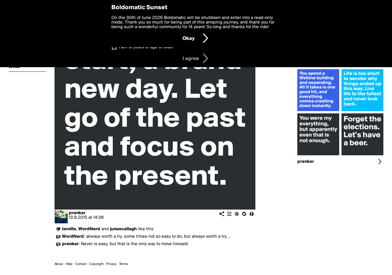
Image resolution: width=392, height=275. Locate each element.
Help (69, 264)
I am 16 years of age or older (146, 47)
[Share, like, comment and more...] (318, 111)
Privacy (111, 264)
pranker (77, 213)
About (59, 264)
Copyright (96, 264)
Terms (123, 264)
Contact (81, 264)
